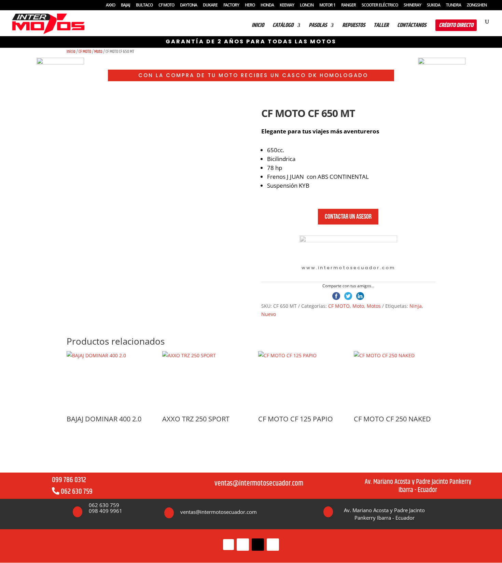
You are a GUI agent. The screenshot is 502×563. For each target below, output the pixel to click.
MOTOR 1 (327, 5)
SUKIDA (433, 5)
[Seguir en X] (258, 544)
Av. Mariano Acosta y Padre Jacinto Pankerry (418, 482)
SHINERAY (412, 5)
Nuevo (268, 314)
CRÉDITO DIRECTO (456, 25)
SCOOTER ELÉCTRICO (380, 5)
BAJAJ (125, 5)
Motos (374, 306)
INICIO (258, 26)
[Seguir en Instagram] (243, 544)
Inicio (71, 51)
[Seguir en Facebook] (228, 544)
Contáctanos (411, 26)
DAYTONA (188, 5)
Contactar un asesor (348, 217)
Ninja (415, 306)
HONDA (267, 5)
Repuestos (353, 26)
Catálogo (283, 26)
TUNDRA (453, 5)
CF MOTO (166, 5)
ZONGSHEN (477, 5)
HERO (250, 5)
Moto (98, 51)
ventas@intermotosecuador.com (258, 483)
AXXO (110, 5)
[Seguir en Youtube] (273, 544)
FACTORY (231, 5)
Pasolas (318, 26)
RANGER (348, 5)
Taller (381, 26)
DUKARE (210, 5)
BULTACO (144, 5)
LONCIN (306, 5)
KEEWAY (287, 5)
